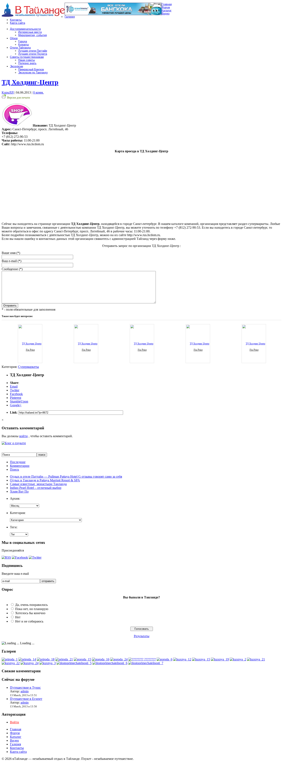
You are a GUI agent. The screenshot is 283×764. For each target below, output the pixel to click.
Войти (14, 722)
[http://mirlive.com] (142, 659)
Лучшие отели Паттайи (32, 50)
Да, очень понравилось (31, 605)
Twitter (14, 390)
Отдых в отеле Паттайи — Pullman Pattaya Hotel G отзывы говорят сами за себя (66, 476)
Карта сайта (17, 22)
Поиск (14, 469)
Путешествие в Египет (26, 699)
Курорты (23, 44)
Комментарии (19, 465)
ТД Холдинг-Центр (30, 82)
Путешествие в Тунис (25, 687)
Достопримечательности (25, 29)
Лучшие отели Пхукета (32, 53)
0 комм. (38, 92)
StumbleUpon (19, 401)
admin (25, 691)
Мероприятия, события (32, 35)
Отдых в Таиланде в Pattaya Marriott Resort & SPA (45, 480)
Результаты (141, 636)
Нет (18, 617)
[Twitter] (35, 557)
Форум (166, 7)
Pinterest (15, 397)
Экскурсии (16, 66)
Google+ (16, 405)
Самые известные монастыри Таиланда (38, 484)
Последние (17, 462)
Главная (167, 4)
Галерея (70, 16)
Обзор (14, 38)
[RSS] (6, 557)
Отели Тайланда (20, 47)
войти (23, 436)
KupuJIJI (8, 92)
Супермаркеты (28, 367)
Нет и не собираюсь (29, 621)
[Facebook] (20, 557)
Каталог (167, 10)
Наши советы (26, 60)
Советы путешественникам (27, 57)
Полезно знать (27, 63)
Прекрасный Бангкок (31, 69)
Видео (165, 13)
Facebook (16, 394)
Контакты (16, 19)
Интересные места (30, 32)
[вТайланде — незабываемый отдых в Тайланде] (33, 15)
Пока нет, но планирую (31, 609)
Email (14, 386)
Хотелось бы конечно (30, 613)
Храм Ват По (19, 491)
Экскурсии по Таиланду (33, 72)
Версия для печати (18, 97)
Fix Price (30, 349)
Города (22, 41)
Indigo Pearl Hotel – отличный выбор (35, 487)
